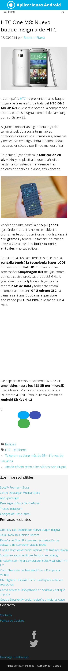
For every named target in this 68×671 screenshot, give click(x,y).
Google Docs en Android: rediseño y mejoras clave (32, 599)
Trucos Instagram (11, 509)
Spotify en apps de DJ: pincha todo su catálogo (29, 555)
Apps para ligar (9, 498)
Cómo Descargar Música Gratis (20, 493)
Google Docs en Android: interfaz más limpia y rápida (34, 550)
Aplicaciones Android (39, 5)
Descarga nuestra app (14, 657)
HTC (23, 98)
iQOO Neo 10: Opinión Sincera (19, 535)
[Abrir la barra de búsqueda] (63, 12)
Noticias (10, 444)
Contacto (6, 615)
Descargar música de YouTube (19, 503)
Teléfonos (19, 450)
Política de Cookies (12, 621)
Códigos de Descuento (14, 514)
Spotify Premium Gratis (14, 487)
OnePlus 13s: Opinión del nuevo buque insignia (30, 530)
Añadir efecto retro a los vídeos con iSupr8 (35, 467)
